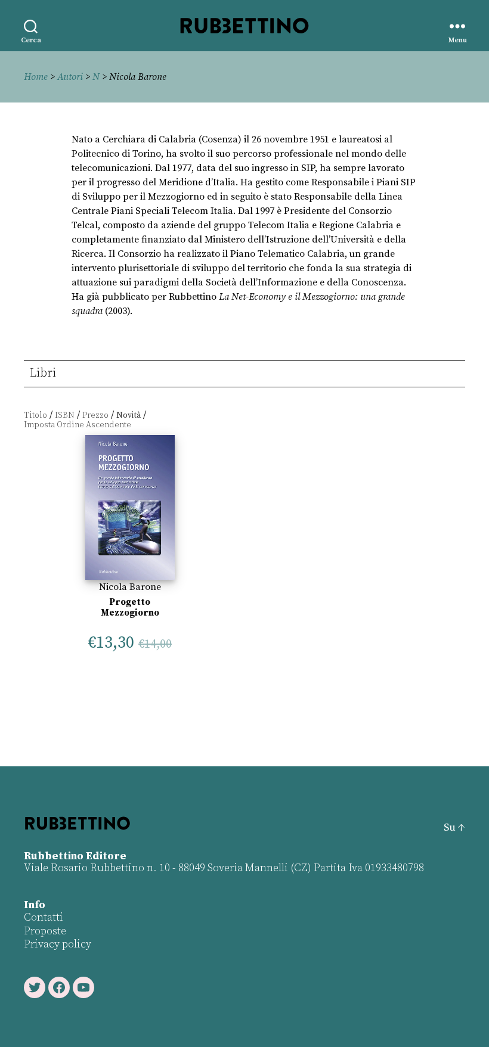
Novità (128, 415)
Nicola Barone (130, 587)
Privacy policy (57, 944)
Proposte (45, 931)
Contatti (43, 917)
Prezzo (95, 415)
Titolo (35, 415)
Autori (70, 77)
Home (36, 77)
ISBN (65, 415)
